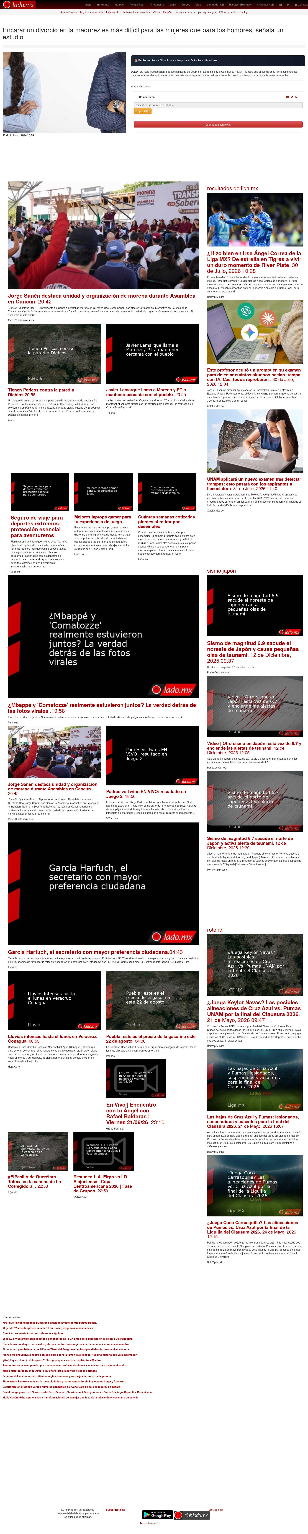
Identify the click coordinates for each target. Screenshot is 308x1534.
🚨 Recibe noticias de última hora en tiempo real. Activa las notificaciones (176, 60)
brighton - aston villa (91, 12)
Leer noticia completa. (218, 124)
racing (244, 12)
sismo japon (221, 570)
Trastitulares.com (149, 1523)
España (167, 12)
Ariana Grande (68, 12)
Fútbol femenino (228, 12)
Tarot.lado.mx (215, 1509)
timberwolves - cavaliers (136, 12)
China (156, 12)
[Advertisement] (103, 448)
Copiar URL (142, 111)
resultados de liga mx (232, 188)
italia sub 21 (113, 12)
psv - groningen (207, 12)
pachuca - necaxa (185, 12)
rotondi (215, 929)
